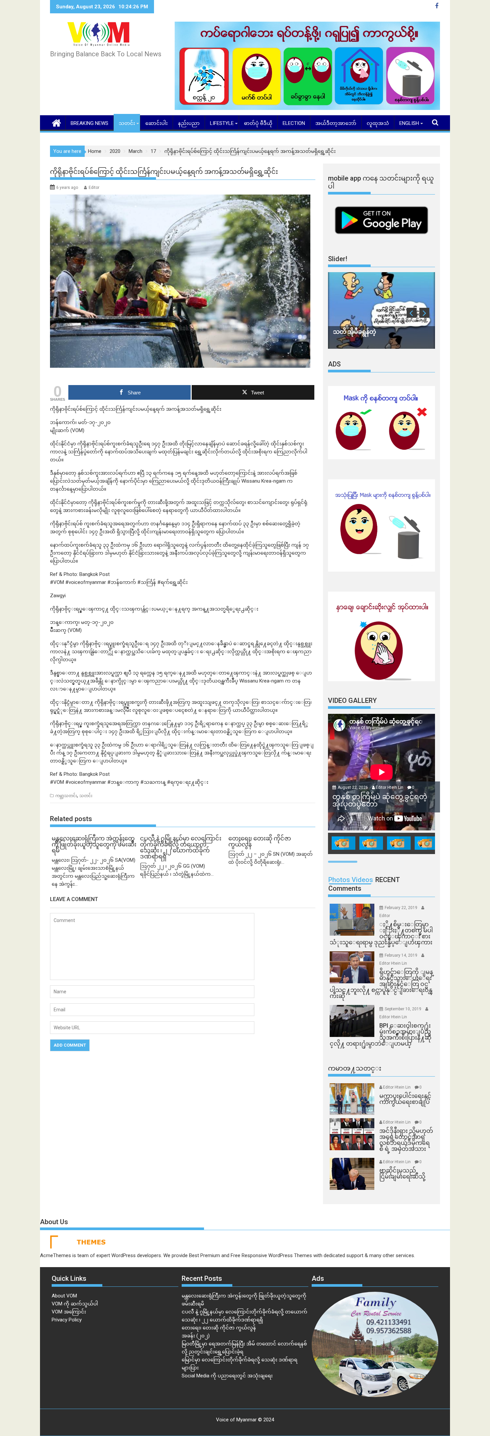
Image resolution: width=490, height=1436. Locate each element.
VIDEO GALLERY (352, 701)
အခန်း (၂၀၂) (196, 1336)
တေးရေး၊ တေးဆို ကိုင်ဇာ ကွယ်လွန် (219, 1328)
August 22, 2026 (353, 787)
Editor (94, 187)
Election (294, 123)
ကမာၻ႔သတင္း (354, 1068)
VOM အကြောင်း (69, 1312)
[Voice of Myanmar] (56, 122)
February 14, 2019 (401, 955)
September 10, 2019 (403, 1009)
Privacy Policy (67, 1320)
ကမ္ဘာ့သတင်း (66, 795)
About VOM (64, 1296)
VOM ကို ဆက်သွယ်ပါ (75, 1304)
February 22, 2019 (401, 907)
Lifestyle (222, 123)
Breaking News (89, 123)
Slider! (337, 259)
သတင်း (127, 123)
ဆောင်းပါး (156, 123)
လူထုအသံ (378, 123)
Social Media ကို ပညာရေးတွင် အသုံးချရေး (227, 1376)
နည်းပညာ (189, 123)
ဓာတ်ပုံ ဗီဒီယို (258, 123)
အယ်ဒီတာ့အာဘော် (335, 123)
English (409, 123)
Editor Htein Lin (389, 787)
